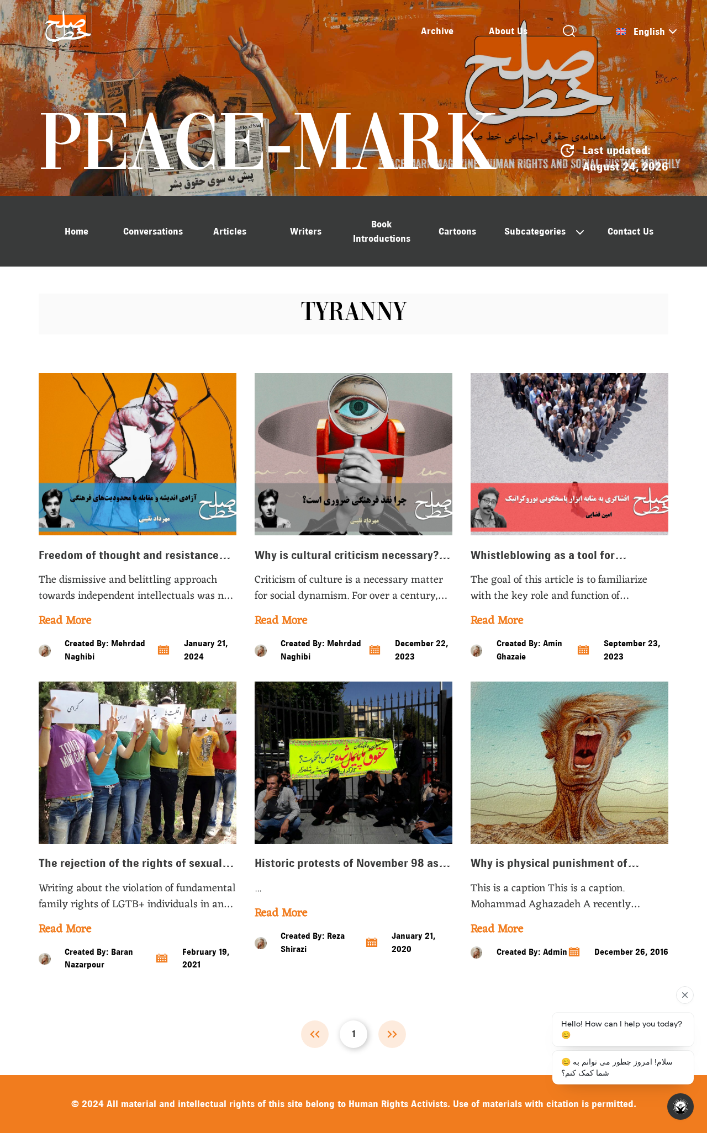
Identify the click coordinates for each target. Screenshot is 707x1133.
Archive (437, 30)
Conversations (153, 231)
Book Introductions (381, 231)
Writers (305, 231)
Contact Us (630, 231)
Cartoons (457, 231)
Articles (229, 231)
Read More (65, 621)
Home (76, 231)
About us (508, 30)
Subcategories (535, 231)
